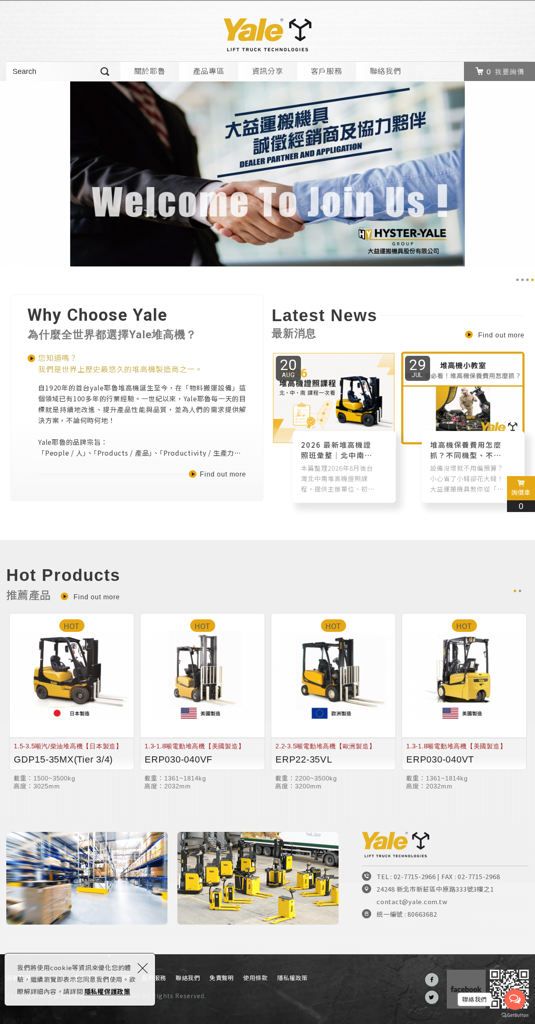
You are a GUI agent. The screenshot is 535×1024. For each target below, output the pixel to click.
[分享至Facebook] (431, 979)
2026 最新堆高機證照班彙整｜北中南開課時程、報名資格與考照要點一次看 (334, 427)
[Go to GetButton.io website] (515, 1015)
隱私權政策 (292, 977)
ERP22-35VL (333, 701)
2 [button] (522, 280)
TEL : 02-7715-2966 (406, 876)
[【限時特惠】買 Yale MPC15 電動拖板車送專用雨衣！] (267, 173)
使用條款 (255, 977)
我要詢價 (509, 71)
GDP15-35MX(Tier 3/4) (71, 701)
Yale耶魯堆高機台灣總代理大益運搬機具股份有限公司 (267, 34)
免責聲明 (221, 977)
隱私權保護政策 (107, 991)
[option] (267, 173)
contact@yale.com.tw (412, 901)
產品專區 (208, 70)
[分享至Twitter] (431, 997)
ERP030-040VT (464, 701)
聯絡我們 (385, 70)
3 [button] (527, 280)
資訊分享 (267, 70)
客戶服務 (326, 70)
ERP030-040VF (202, 701)
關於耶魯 (150, 70)
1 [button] (517, 280)
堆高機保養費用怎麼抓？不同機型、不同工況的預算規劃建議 (463, 427)
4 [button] (532, 280)
